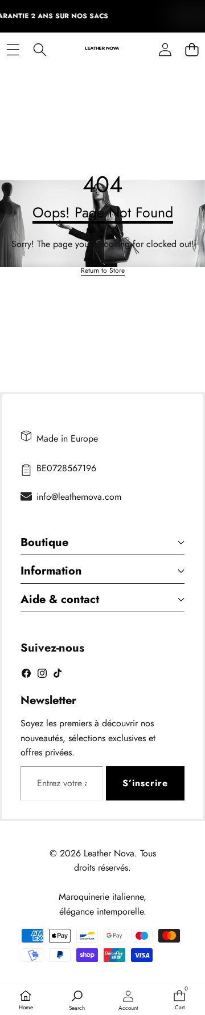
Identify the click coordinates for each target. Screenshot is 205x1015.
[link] (103, 270)
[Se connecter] (165, 50)
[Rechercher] (39, 50)
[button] (191, 50)
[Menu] (13, 50)
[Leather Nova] (102, 50)
